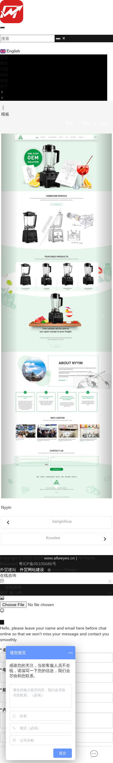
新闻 (4, 80)
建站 (4, 63)
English (13, 51)
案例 (4, 74)
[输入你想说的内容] (56, 616)
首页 (4, 57)
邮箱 (5, 689)
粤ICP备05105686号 (37, 563)
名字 (5, 649)
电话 (5, 669)
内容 (5, 709)
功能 (4, 69)
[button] (9, 315)
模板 (86, 123)
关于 (4, 86)
